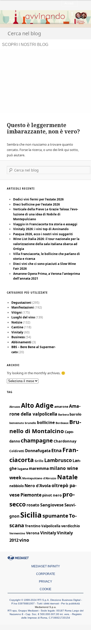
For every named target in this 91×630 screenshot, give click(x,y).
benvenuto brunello (22, 423)
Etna (56, 450)
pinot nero (52, 495)
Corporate (45, 574)
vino (24, 540)
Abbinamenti (21, 342)
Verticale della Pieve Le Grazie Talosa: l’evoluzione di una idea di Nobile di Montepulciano (45, 214)
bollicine (46, 422)
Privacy (45, 581)
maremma (39, 468)
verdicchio (70, 525)
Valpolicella (50, 526)
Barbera (63, 414)
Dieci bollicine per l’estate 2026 (36, 204)
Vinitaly (17, 332)
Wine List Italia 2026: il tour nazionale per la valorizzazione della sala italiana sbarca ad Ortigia (46, 244)
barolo (75, 414)
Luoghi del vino (23, 317)
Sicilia (31, 515)
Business (18, 337)
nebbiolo (16, 486)
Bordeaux (62, 423)
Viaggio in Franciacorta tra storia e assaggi (45, 224)
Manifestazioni (22, 307)
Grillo (39, 461)
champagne (37, 440)
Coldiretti (16, 451)
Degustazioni (21, 302)
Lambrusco (58, 460)
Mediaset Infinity (45, 566)
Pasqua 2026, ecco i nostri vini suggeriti (43, 234)
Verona (32, 532)
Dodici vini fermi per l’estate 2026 (38, 199)
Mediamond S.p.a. (45, 607)
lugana (22, 469)
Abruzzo (14, 406)
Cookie (45, 589)
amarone (61, 406)
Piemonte (30, 495)
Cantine (17, 327)
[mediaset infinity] (19, 558)
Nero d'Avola (38, 485)
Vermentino (17, 533)
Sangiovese (52, 505)
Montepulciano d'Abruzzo (39, 478)
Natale (67, 477)
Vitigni (16, 312)
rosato (33, 505)
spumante (55, 515)
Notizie (16, 322)
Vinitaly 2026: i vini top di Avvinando (41, 229)
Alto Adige (37, 405)
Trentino (32, 525)
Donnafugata (38, 450)
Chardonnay (65, 441)
